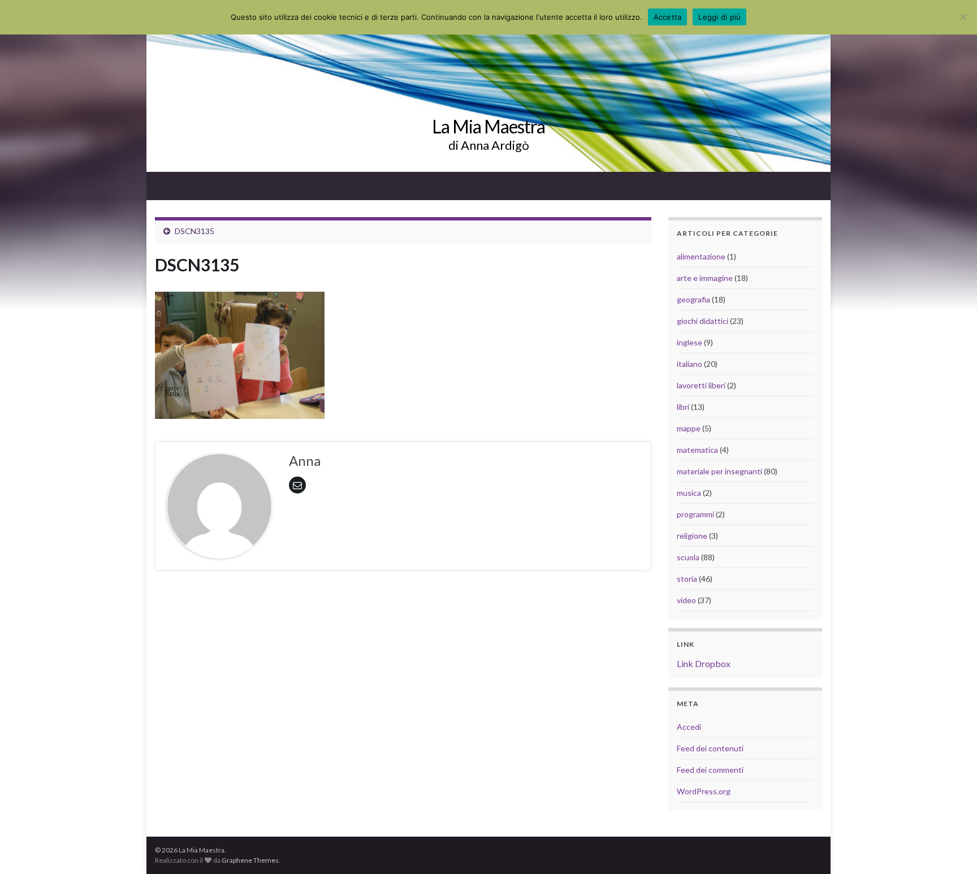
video (686, 600)
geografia (693, 299)
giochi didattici (702, 321)
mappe (689, 428)
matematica (697, 450)
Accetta (668, 16)
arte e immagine (705, 278)
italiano (689, 364)
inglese (689, 342)
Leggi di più (719, 16)
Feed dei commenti (710, 770)
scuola (688, 557)
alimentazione (701, 256)
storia (687, 578)
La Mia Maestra (488, 126)
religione (692, 535)
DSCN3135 (194, 231)
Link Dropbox (703, 663)
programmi (695, 514)
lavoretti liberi (701, 385)
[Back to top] (951, 848)
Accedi (689, 727)
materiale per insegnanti (719, 471)
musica (689, 492)
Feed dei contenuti (710, 748)
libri (683, 407)
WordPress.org (703, 791)
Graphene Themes (250, 860)
